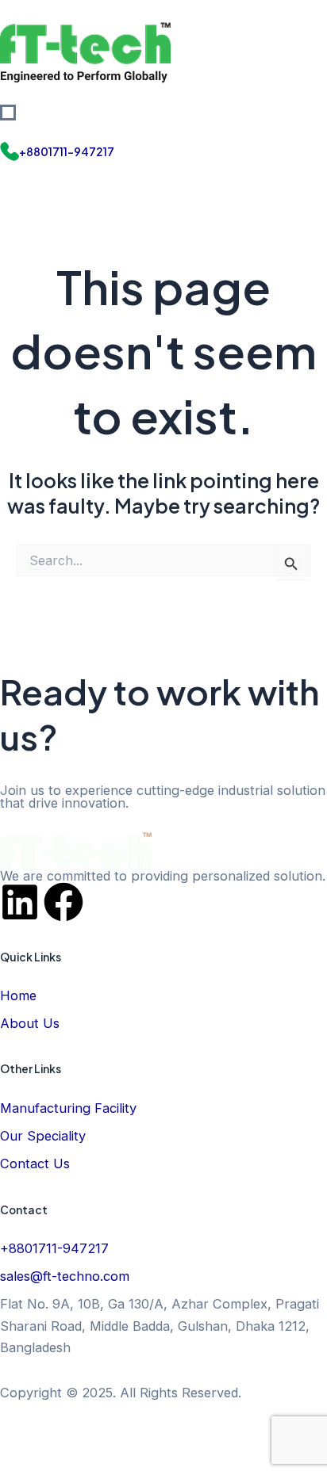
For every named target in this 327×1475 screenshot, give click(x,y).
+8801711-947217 (66, 152)
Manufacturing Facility (68, 1108)
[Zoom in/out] (22, 1436)
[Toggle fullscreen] (70, 1436)
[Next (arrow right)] (70, 1463)
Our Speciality (43, 1136)
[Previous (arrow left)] (22, 1463)
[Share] (119, 1436)
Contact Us (35, 1163)
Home (18, 995)
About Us (30, 1023)
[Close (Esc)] (167, 1436)
